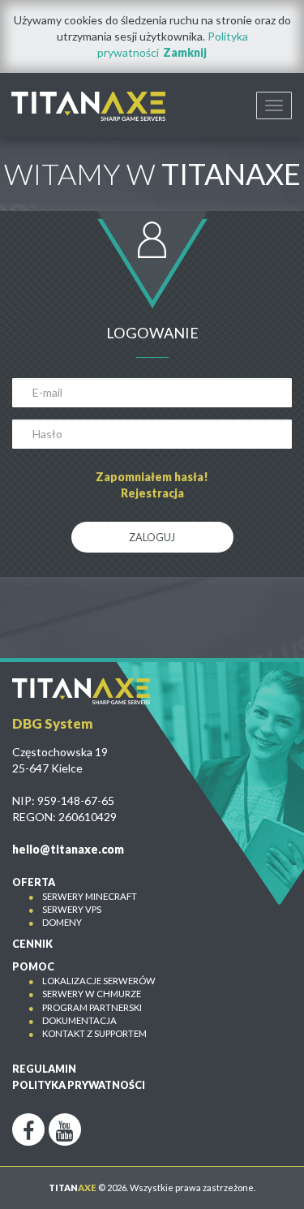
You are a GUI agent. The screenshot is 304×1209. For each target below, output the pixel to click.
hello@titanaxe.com (68, 849)
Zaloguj (152, 537)
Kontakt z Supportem (94, 1033)
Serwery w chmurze (91, 993)
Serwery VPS (71, 909)
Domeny (62, 922)
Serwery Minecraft (89, 896)
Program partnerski (92, 1007)
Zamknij (185, 52)
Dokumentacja (79, 1020)
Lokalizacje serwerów (99, 980)
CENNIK (32, 944)
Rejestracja (152, 493)
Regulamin (44, 1069)
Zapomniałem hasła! (152, 477)
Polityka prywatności (78, 1085)
